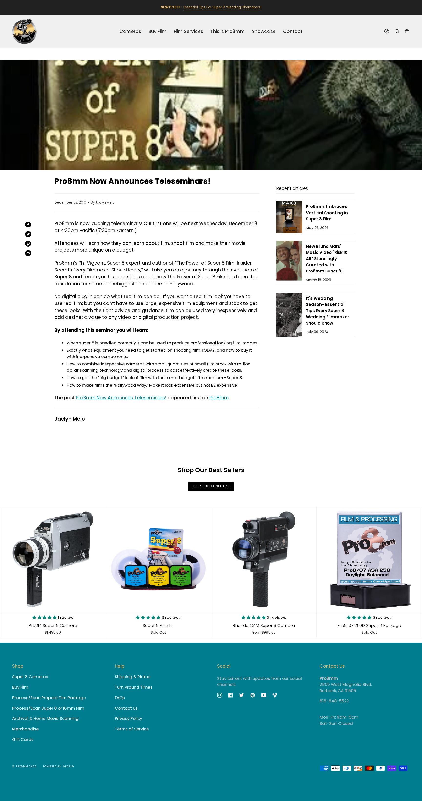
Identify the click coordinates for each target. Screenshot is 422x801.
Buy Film (20, 687)
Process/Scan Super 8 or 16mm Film (48, 708)
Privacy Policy (128, 718)
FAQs (120, 698)
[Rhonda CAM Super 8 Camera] (263, 559)
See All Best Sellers (211, 486)
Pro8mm (219, 397)
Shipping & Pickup (132, 677)
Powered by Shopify (58, 766)
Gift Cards (22, 739)
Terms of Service (132, 729)
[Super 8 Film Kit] (158, 559)
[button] (45, 617)
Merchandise (25, 729)
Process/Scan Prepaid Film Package (49, 698)
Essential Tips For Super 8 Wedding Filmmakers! (222, 7)
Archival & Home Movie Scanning (45, 718)
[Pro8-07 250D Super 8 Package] (369, 559)
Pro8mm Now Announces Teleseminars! (121, 397)
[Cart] (407, 31)
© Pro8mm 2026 (24, 766)
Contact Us (126, 708)
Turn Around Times (134, 687)
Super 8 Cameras (30, 677)
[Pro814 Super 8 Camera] (53, 559)
